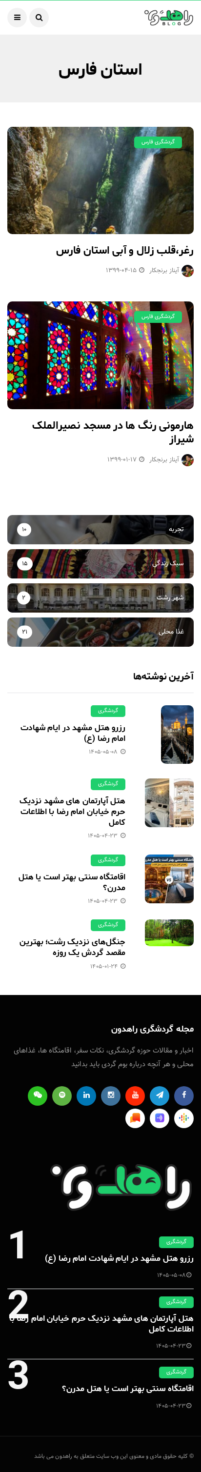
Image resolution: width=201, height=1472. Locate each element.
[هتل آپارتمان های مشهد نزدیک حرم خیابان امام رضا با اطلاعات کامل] (169, 802)
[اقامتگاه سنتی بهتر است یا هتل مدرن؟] (169, 879)
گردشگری (108, 711)
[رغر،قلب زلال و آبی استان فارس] (100, 180)
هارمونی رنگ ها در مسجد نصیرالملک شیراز (113, 433)
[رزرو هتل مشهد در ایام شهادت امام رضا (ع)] (169, 734)
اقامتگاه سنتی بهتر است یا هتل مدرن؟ (72, 882)
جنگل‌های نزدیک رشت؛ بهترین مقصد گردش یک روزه (72, 947)
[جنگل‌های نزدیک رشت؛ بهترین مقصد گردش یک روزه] (169, 932)
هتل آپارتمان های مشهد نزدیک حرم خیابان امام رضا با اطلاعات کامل (72, 811)
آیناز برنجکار (164, 271)
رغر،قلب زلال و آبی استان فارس (125, 250)
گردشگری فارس (158, 142)
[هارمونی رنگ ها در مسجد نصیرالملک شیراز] (100, 355)
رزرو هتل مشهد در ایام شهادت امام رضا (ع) (72, 733)
